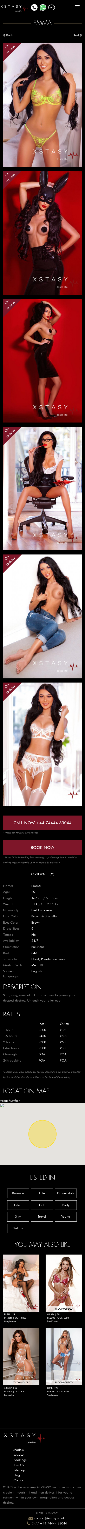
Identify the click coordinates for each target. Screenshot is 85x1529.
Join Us (18, 1465)
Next (76, 35)
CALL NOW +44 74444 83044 (42, 822)
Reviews (19, 1455)
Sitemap (19, 1470)
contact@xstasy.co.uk (49, 1518)
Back (9, 35)
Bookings (20, 1460)
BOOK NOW (42, 847)
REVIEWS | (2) (43, 874)
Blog (16, 1475)
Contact (19, 1480)
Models (18, 1450)
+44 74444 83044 (53, 1523)
